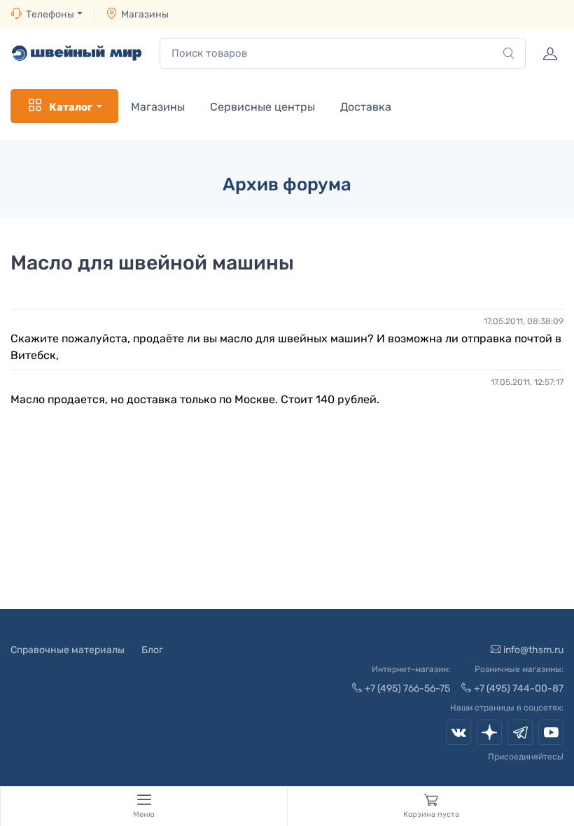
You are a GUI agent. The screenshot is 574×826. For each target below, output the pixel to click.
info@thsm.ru (533, 650)
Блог (152, 650)
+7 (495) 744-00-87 (519, 688)
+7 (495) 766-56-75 (407, 688)
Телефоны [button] (50, 14)
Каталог (70, 107)
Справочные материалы (67, 650)
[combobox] (343, 53)
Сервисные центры (262, 106)
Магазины (145, 14)
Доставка (365, 106)
